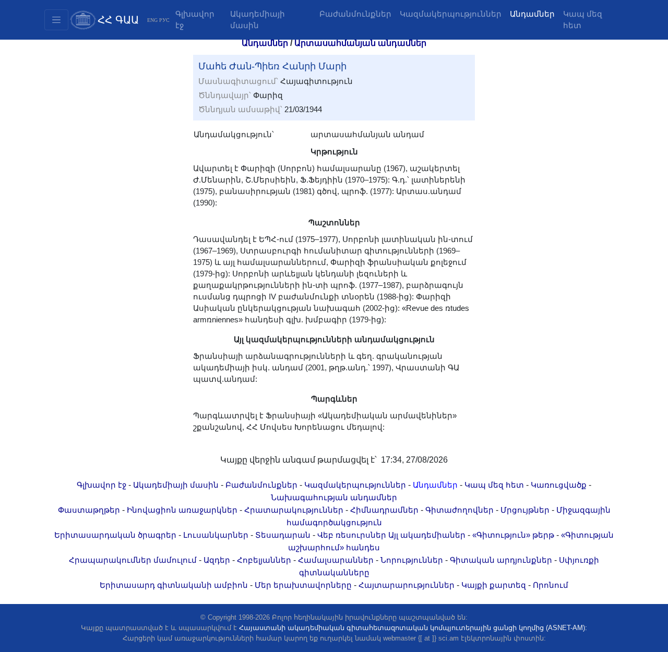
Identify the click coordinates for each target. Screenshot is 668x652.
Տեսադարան (283, 535)
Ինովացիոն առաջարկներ (182, 510)
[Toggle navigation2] (56, 19)
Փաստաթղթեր (89, 510)
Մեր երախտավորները (303, 585)
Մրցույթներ (525, 510)
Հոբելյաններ (264, 560)
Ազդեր (217, 560)
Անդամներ (532, 14)
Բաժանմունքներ (355, 14)
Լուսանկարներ (215, 535)
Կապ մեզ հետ (582, 20)
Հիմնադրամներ (384, 510)
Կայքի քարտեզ (493, 585)
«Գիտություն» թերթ (513, 535)
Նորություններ (411, 560)
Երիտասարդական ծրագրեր (115, 535)
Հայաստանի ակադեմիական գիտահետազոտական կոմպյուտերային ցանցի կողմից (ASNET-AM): (413, 628)
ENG (152, 20)
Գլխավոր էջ (194, 20)
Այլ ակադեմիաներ (427, 535)
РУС (164, 20)
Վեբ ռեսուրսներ (351, 535)
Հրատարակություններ (293, 510)
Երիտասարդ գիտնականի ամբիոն (174, 585)
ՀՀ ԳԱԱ (118, 20)
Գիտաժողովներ (459, 510)
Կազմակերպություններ (451, 14)
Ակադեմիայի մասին (257, 20)
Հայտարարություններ (407, 585)
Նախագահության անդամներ (334, 497)
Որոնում (550, 585)
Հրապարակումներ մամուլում (133, 560)
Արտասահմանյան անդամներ (360, 43)
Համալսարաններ (336, 560)
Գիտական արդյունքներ (501, 560)
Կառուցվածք (559, 485)
